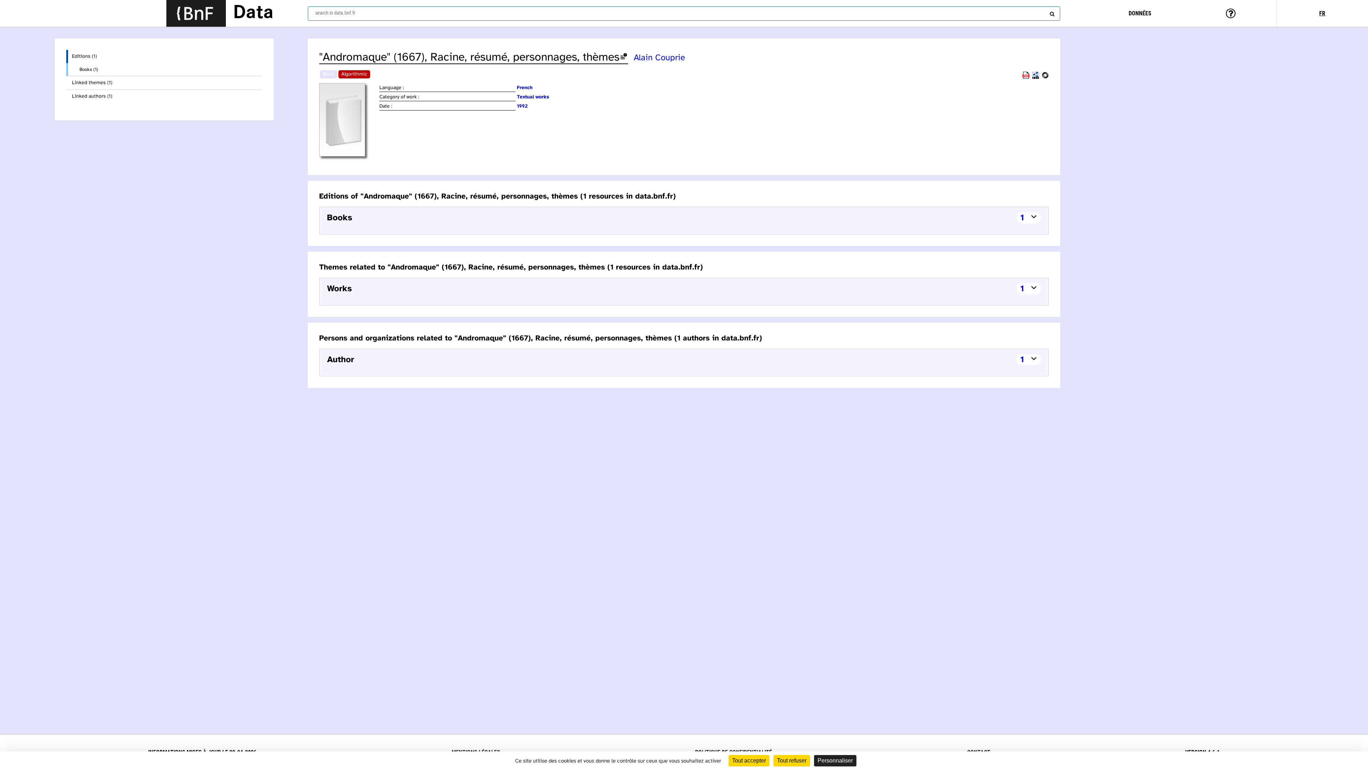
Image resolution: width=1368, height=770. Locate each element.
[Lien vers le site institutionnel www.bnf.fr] (196, 13)
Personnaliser (835, 761)
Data (253, 13)
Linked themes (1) (92, 83)
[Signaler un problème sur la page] (624, 57)
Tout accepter (749, 761)
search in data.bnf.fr (335, 13)
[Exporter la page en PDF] (1026, 77)
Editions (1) (84, 56)
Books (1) (88, 69)
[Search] (1051, 12)
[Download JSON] (1045, 77)
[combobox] (684, 13)
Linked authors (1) (92, 96)
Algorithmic (354, 74)
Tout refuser (792, 761)
